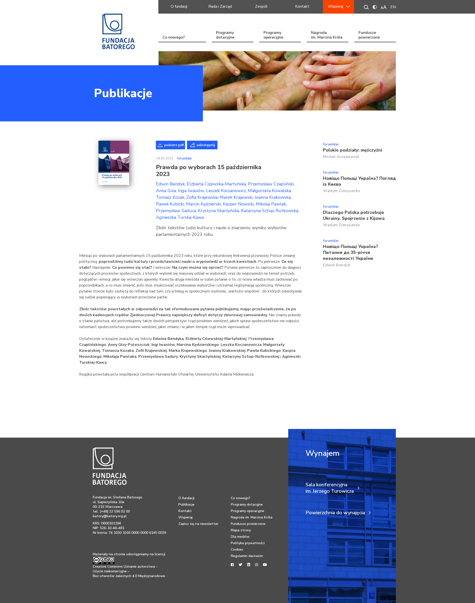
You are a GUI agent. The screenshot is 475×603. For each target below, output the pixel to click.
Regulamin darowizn (247, 556)
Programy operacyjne (273, 35)
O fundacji (179, 6)
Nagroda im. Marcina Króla (326, 35)
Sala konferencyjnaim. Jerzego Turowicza (330, 488)
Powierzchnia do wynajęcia (335, 513)
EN (393, 7)
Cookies (237, 549)
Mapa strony (241, 530)
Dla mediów (240, 536)
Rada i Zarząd (220, 6)
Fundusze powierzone (369, 35)
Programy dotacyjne (225, 35)
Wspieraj (335, 6)
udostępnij (206, 145)
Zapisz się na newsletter (198, 523)
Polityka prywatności (248, 543)
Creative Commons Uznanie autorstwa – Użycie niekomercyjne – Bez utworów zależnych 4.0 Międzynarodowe (129, 571)
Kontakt (302, 6)
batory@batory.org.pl (110, 516)
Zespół (261, 6)
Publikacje (123, 93)
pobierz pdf (174, 145)
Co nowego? (174, 37)
